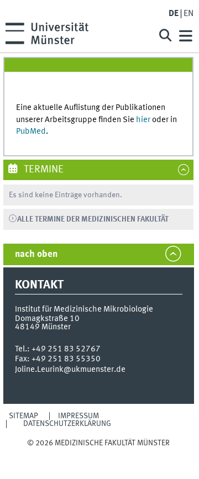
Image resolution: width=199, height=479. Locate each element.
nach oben (36, 254)
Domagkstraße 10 (47, 318)
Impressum (78, 416)
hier (143, 119)
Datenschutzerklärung (67, 424)
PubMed (31, 131)
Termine (43, 170)
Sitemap (23, 416)
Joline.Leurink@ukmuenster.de (70, 369)
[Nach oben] (98, 453)
